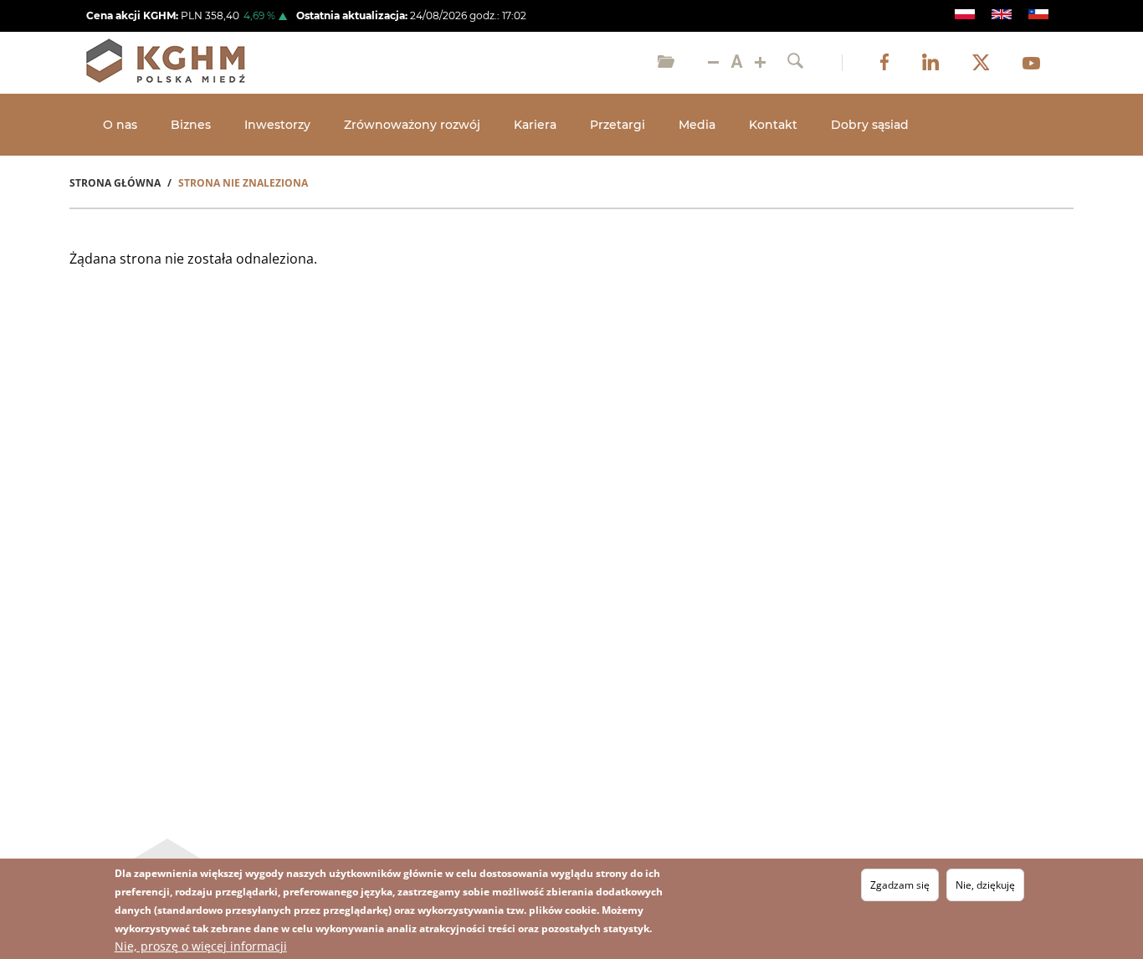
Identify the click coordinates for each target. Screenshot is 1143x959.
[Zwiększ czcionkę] (760, 62)
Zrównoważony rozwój (412, 124)
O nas (120, 124)
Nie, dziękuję (985, 885)
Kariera (535, 124)
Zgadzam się (900, 885)
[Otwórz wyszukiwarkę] (795, 63)
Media (697, 124)
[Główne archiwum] (666, 62)
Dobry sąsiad (870, 124)
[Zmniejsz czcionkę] (713, 62)
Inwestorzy (277, 124)
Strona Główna (115, 183)
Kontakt (773, 124)
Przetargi (617, 124)
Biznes (191, 124)
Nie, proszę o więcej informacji (201, 946)
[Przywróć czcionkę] (736, 62)
